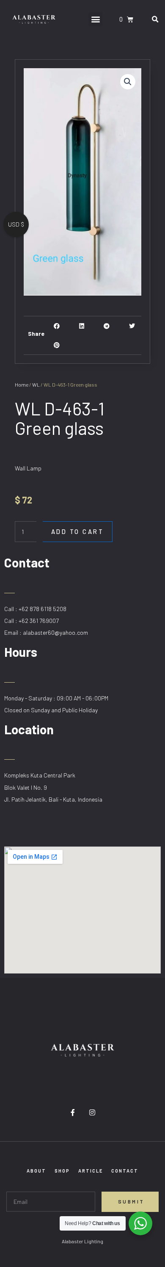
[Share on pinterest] (56, 344)
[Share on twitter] (131, 325)
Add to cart (77, 531)
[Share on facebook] (56, 325)
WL (36, 384)
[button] (95, 19)
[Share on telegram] (106, 325)
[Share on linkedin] (81, 325)
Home (21, 384)
